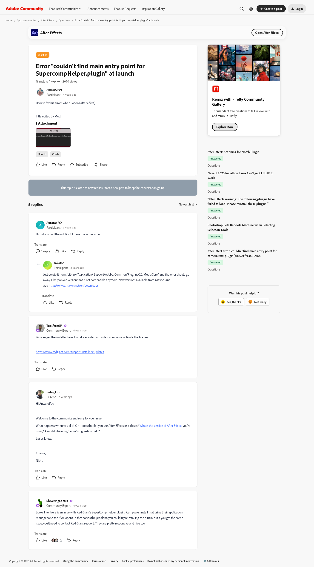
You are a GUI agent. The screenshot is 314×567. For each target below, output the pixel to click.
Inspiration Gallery (153, 9)
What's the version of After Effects (161, 425)
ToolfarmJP (54, 326)
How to (42, 154)
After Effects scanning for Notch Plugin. (234, 152)
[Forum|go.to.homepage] (24, 8)
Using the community (75, 561)
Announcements (98, 9)
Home (9, 20)
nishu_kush (53, 392)
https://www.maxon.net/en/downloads (73, 285)
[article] (113, 237)
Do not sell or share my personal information (173, 561)
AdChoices (213, 561)
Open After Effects (267, 32)
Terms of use (99, 561)
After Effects (47, 20)
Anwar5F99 (54, 90)
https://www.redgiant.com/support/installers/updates (70, 352)
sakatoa (59, 263)
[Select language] (251, 8)
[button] (271, 8)
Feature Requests (125, 9)
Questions (64, 20)
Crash (55, 154)
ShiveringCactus (57, 501)
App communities (27, 20)
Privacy (114, 561)
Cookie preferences (133, 561)
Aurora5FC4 (54, 223)
